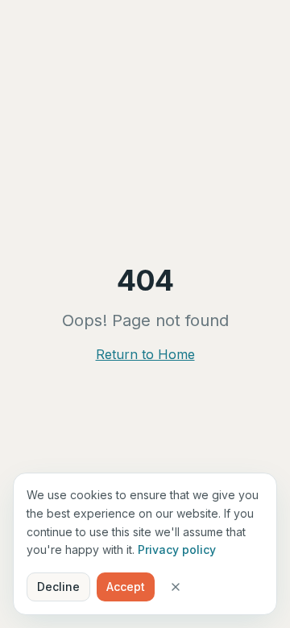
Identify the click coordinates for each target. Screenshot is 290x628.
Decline (58, 586)
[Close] (175, 587)
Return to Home (145, 354)
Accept (125, 586)
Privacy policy (177, 549)
